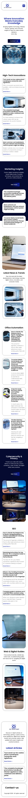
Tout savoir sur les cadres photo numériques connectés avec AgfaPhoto (13, 81)
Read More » (6, 91)
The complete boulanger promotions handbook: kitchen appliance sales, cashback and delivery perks (13, 112)
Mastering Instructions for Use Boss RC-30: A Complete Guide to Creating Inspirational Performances (14, 554)
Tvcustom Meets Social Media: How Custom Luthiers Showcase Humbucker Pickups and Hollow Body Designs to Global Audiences (17, 365)
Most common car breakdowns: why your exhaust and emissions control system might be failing (13, 143)
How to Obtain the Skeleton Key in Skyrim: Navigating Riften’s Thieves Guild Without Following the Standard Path (17, 336)
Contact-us (12, 787)
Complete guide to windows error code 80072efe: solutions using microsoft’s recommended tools (14, 593)
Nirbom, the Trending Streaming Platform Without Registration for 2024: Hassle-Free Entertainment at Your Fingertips (14, 574)
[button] (24, 6)
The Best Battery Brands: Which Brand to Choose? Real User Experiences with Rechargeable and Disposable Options (18, 424)
